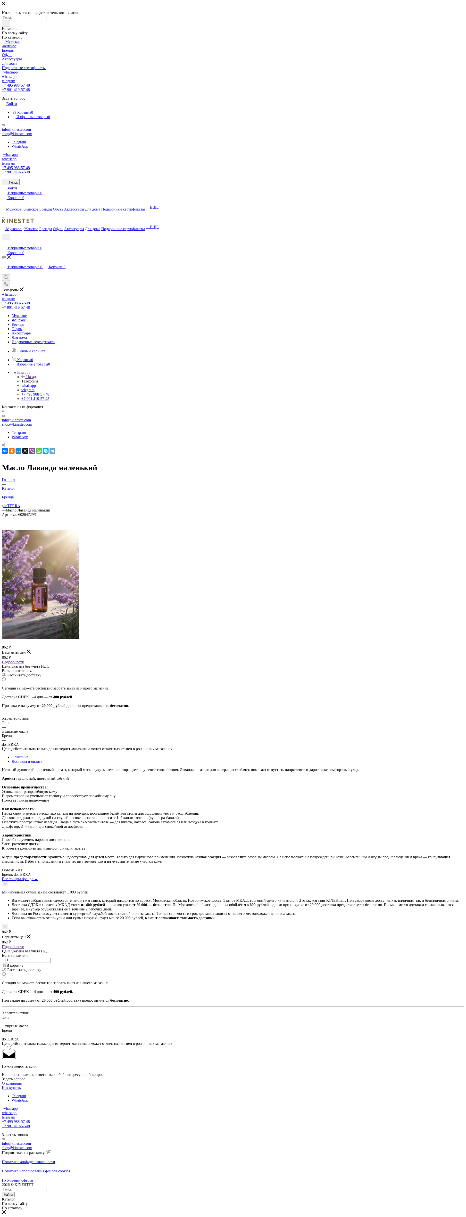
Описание (20, 757)
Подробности (13, 662)
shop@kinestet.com (17, 134)
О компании (12, 1083)
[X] (25, 451)
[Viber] (32, 451)
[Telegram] (52, 451)
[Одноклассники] (12, 451)
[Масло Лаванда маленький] (40, 638)
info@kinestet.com (16, 129)
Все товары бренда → (20, 879)
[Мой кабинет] (4, 243)
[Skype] (46, 451)
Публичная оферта (17, 1180)
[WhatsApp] (39, 451)
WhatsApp (20, 146)
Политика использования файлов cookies (36, 1171)
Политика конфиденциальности (28, 1162)
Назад (31, 377)
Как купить (11, 1088)
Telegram (19, 142)
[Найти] (6, 23)
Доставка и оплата (27, 761)
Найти (8, 1194)
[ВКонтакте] (5, 451)
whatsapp (10, 72)
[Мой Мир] (18, 451)
